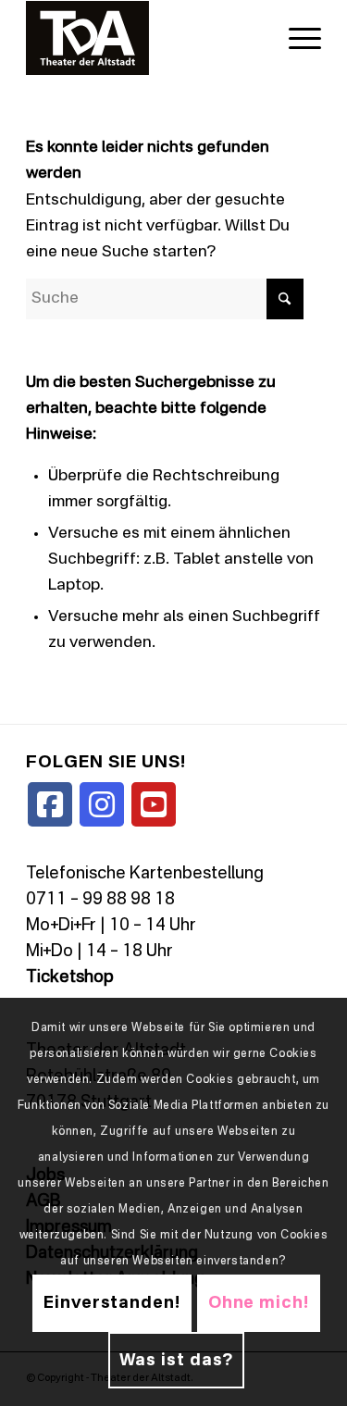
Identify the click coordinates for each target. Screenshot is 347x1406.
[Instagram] (102, 804)
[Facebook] (50, 804)
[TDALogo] (144, 38)
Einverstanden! (111, 1303)
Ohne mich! (258, 1303)
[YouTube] (153, 804)
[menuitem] (295, 38)
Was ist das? (176, 1360)
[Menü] (295, 38)
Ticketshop (70, 977)
